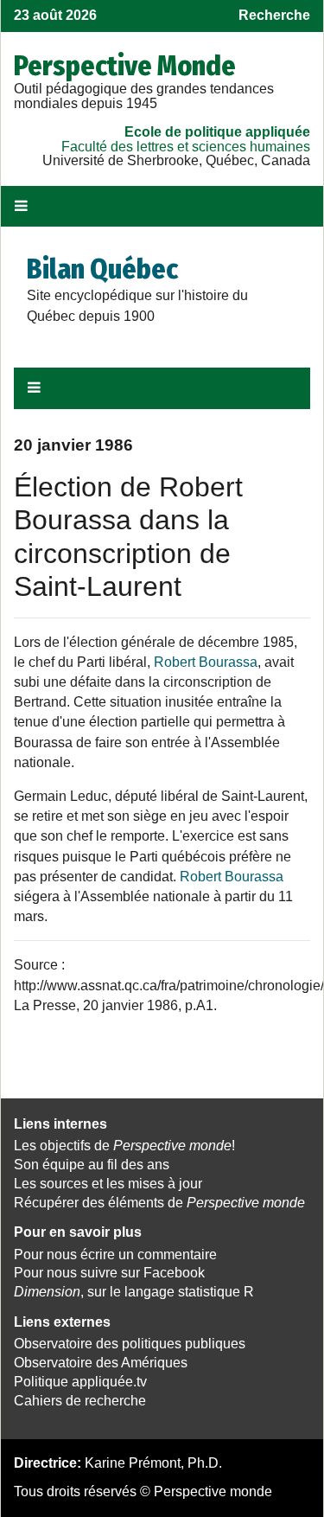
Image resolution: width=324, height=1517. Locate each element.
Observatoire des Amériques (100, 1362)
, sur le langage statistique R (134, 1291)
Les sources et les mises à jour (108, 1183)
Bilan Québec (102, 269)
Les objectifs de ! (124, 1145)
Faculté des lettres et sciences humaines (185, 146)
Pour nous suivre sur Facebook (109, 1272)
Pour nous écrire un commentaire (115, 1254)
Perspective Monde (125, 65)
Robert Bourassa (205, 662)
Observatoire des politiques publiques (129, 1343)
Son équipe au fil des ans (91, 1164)
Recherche (274, 15)
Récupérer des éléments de (159, 1202)
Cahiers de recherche (80, 1400)
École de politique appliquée (217, 132)
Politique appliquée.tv (80, 1381)
